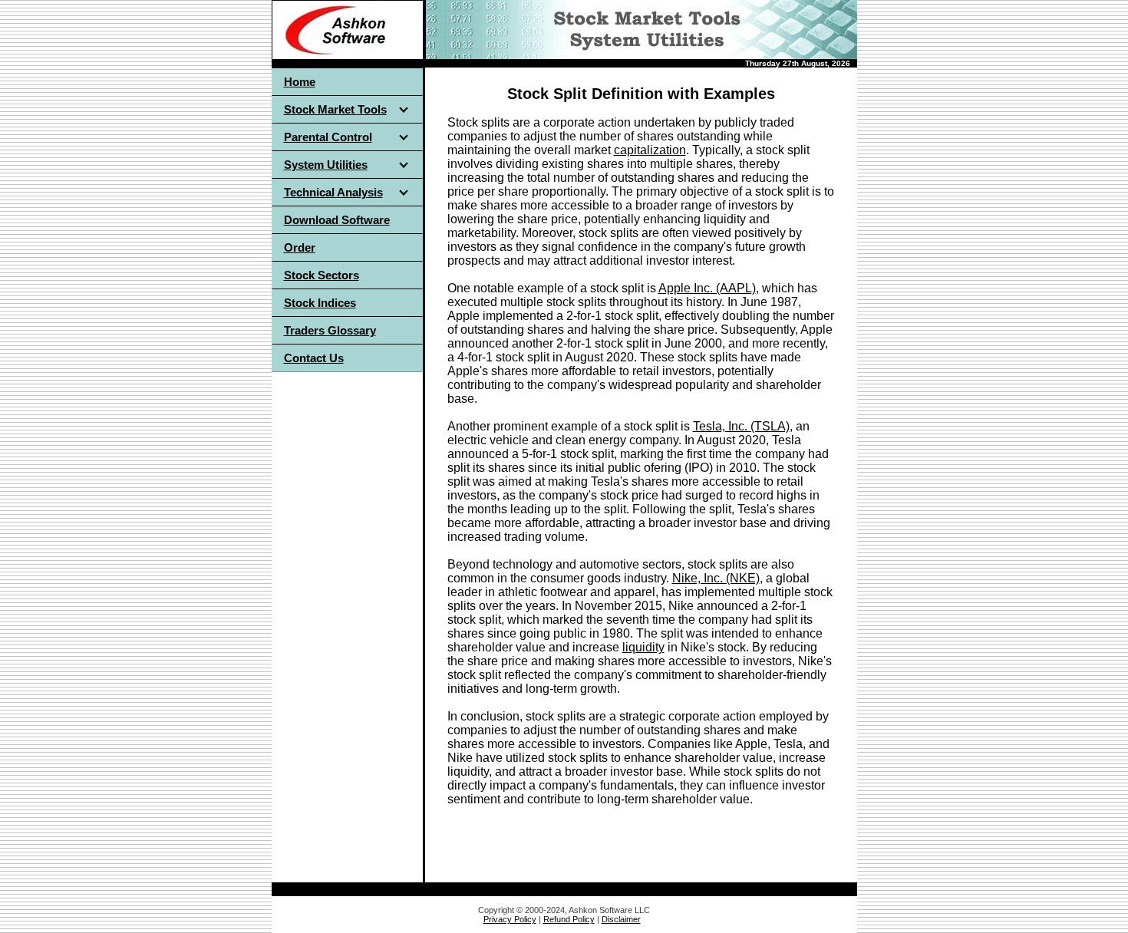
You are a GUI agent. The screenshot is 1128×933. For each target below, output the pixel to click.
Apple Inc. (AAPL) (707, 288)
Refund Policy (569, 919)
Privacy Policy (509, 919)
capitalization (650, 150)
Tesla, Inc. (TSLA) (741, 426)
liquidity (643, 647)
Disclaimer (621, 919)
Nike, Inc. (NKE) (716, 578)
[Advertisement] (346, 611)
